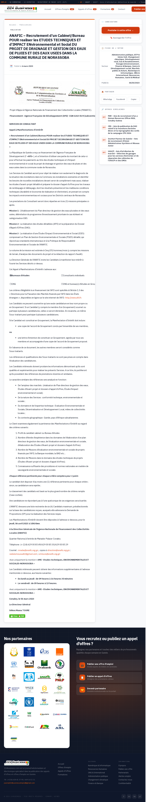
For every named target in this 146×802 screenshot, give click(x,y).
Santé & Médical (132, 77)
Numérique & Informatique (130, 71)
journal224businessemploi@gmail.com (19, 783)
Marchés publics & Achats (126, 69)
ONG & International (128, 74)
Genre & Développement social (125, 67)
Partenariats (123, 772)
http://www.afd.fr (73, 297)
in (129, 796)
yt (140, 796)
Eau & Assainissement (129, 61)
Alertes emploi (124, 776)
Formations (107, 9)
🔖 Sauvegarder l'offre (120, 38)
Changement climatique (98, 780)
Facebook (120, 99)
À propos (122, 765)
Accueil (47, 9)
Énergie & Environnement (127, 64)
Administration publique (122, 55)
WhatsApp (107, 99)
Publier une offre (125, 769)
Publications (26, 25)
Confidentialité (124, 783)
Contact (121, 9)
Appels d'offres (87, 9)
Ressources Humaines (97, 769)
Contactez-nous (125, 780)
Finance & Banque (123, 66)
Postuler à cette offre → (121, 30)
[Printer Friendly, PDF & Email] (17, 616)
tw (134, 796)
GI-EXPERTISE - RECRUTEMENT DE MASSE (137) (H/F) (45, 2)
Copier (133, 99)
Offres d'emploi (64, 9)
